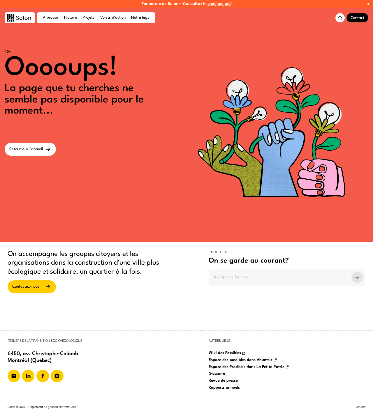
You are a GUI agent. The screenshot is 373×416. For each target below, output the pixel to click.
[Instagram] (57, 376)
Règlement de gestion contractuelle (52, 407)
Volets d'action (113, 18)
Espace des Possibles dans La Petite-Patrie (246, 367)
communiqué (219, 3)
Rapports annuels (224, 388)
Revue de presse (223, 381)
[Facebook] (42, 376)
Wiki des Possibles (225, 353)
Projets (88, 18)
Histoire (70, 18)
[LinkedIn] (28, 376)
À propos (51, 18)
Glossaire (217, 374)
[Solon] (20, 17)
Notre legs (140, 18)
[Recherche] (340, 17)
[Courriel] (14, 376)
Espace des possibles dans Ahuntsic (240, 360)
